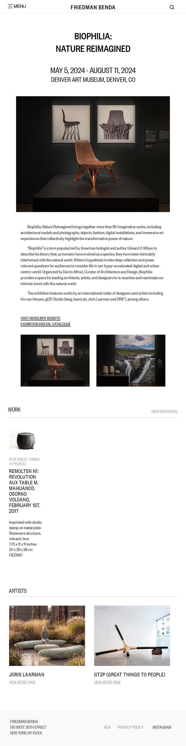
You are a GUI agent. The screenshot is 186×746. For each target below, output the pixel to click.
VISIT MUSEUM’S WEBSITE (40, 318)
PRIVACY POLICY (130, 727)
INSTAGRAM (162, 727)
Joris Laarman (26, 674)
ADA (107, 727)
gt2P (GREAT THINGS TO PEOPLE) (24, 461)
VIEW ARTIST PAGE (22, 681)
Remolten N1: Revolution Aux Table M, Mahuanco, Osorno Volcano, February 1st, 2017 (24, 491)
